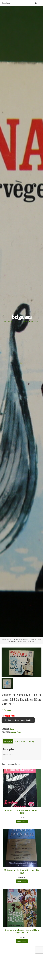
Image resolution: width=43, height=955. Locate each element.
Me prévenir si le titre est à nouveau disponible (18, 720)
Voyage (19, 732)
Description (8, 741)
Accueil (4, 639)
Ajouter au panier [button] (22, 821)
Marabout (14, 732)
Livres (10, 639)
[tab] (8, 741)
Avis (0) (31, 741)
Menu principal (6, 3)
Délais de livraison (20, 741)
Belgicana (22, 316)
